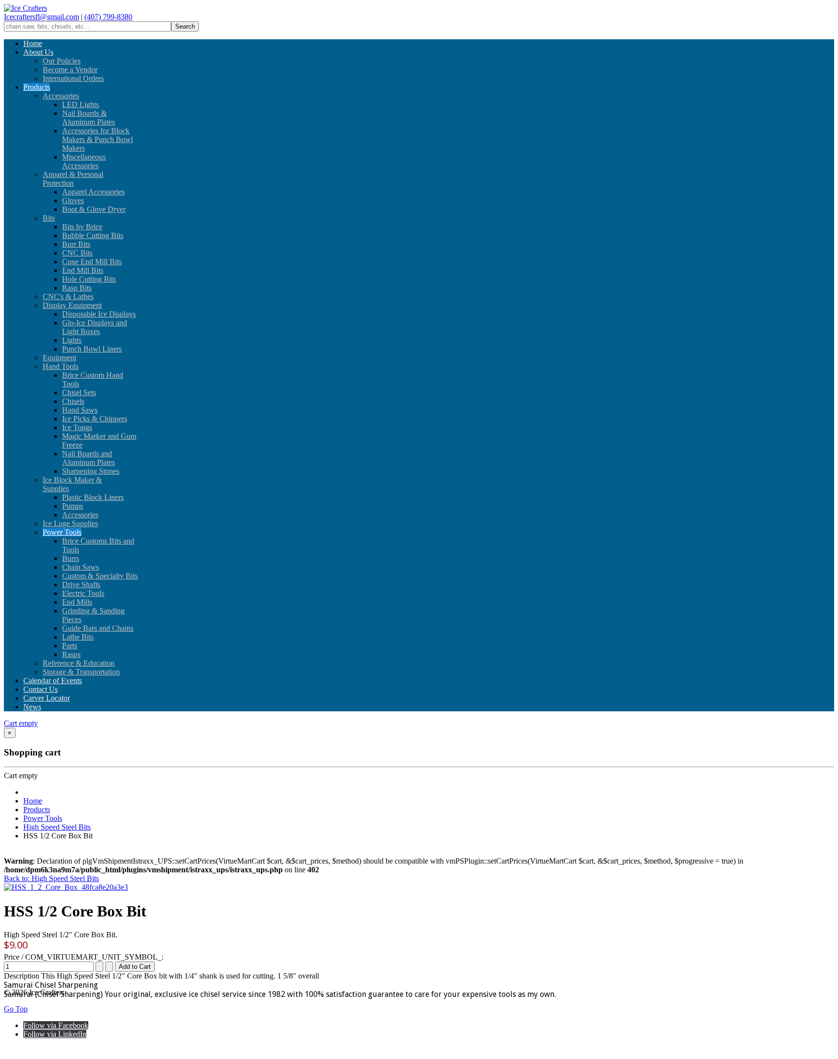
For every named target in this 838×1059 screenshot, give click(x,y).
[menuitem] (32, 43)
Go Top (16, 1009)
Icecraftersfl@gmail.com (41, 17)
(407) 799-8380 (108, 17)
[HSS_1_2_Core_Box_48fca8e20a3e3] (66, 887)
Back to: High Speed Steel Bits (51, 878)
